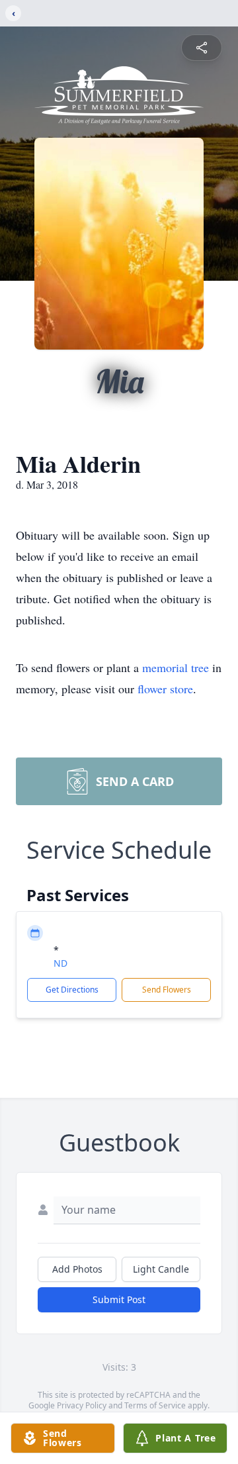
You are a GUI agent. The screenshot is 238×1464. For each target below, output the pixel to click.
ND (60, 963)
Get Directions (72, 989)
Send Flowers (166, 989)
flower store (165, 689)
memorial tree (175, 667)
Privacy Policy (81, 1405)
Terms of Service (155, 1405)
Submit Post (119, 1299)
